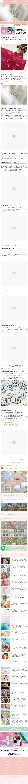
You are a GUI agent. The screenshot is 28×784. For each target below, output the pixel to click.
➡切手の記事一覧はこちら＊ (10, 422)
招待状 (3, 499)
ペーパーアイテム (20, 499)
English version (21, 770)
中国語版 (7, 773)
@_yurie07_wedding (4, 70)
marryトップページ (7, 758)
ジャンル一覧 (21, 761)
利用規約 (7, 764)
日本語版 (7, 770)
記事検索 (7, 761)
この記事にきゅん (14, 462)
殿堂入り (4, 501)
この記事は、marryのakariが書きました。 (12, 468)
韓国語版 (21, 773)
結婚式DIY (12, 499)
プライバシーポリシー (21, 764)
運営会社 (7, 767)
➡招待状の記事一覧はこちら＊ (11, 425)
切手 (7, 499)
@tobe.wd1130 (3, 105)
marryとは (21, 758)
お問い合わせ (21, 767)
